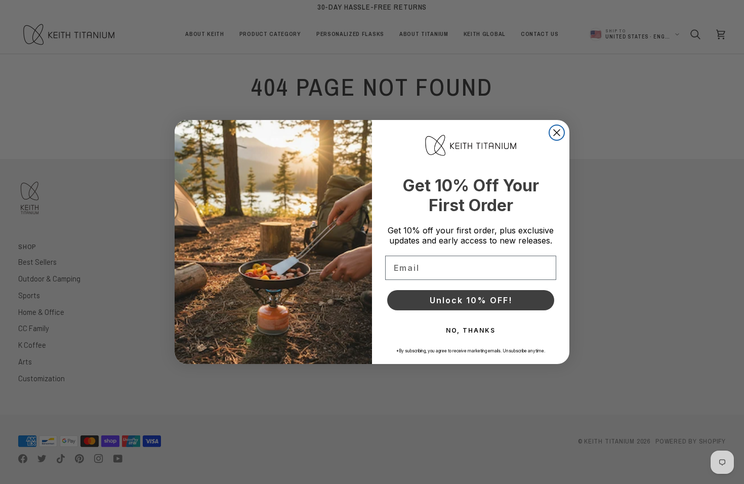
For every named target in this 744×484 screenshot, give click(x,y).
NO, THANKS (470, 330)
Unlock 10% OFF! (471, 300)
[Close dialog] (556, 132)
